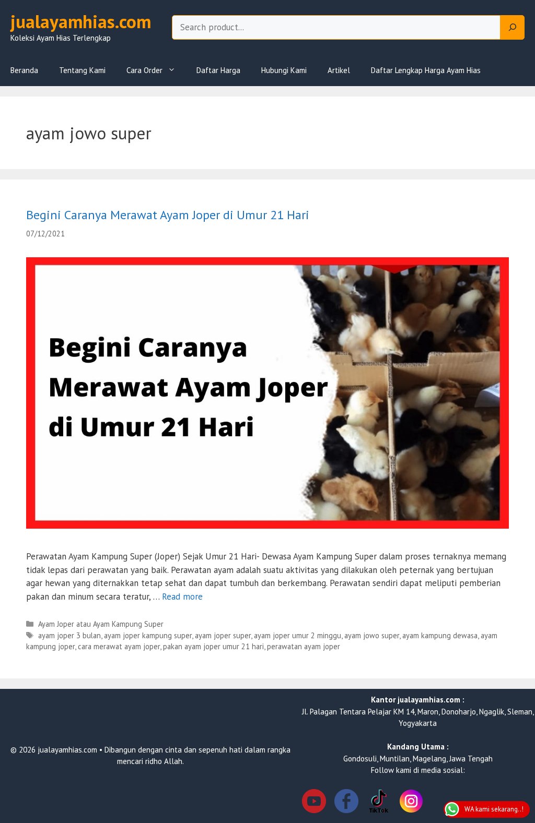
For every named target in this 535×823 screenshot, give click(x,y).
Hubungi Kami (284, 70)
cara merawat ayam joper (119, 646)
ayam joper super (223, 635)
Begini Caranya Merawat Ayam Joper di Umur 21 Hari (167, 215)
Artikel (339, 70)
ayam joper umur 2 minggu (297, 635)
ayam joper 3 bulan (69, 635)
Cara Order (144, 70)
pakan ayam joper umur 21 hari (213, 646)
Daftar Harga (218, 70)
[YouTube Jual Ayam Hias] (314, 803)
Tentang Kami (82, 70)
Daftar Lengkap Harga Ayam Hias (426, 70)
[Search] (513, 27)
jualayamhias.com (80, 21)
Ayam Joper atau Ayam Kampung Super (101, 624)
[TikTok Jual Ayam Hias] (379, 803)
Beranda (24, 70)
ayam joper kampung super (148, 635)
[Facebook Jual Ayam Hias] (346, 803)
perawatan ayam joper (303, 646)
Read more (182, 596)
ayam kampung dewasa (440, 635)
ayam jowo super (371, 635)
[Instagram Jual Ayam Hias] (411, 803)
